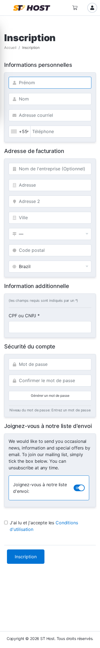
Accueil (10, 47)
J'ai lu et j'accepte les (44, 526)
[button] (7, 8)
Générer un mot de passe (50, 395)
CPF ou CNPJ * (24, 315)
